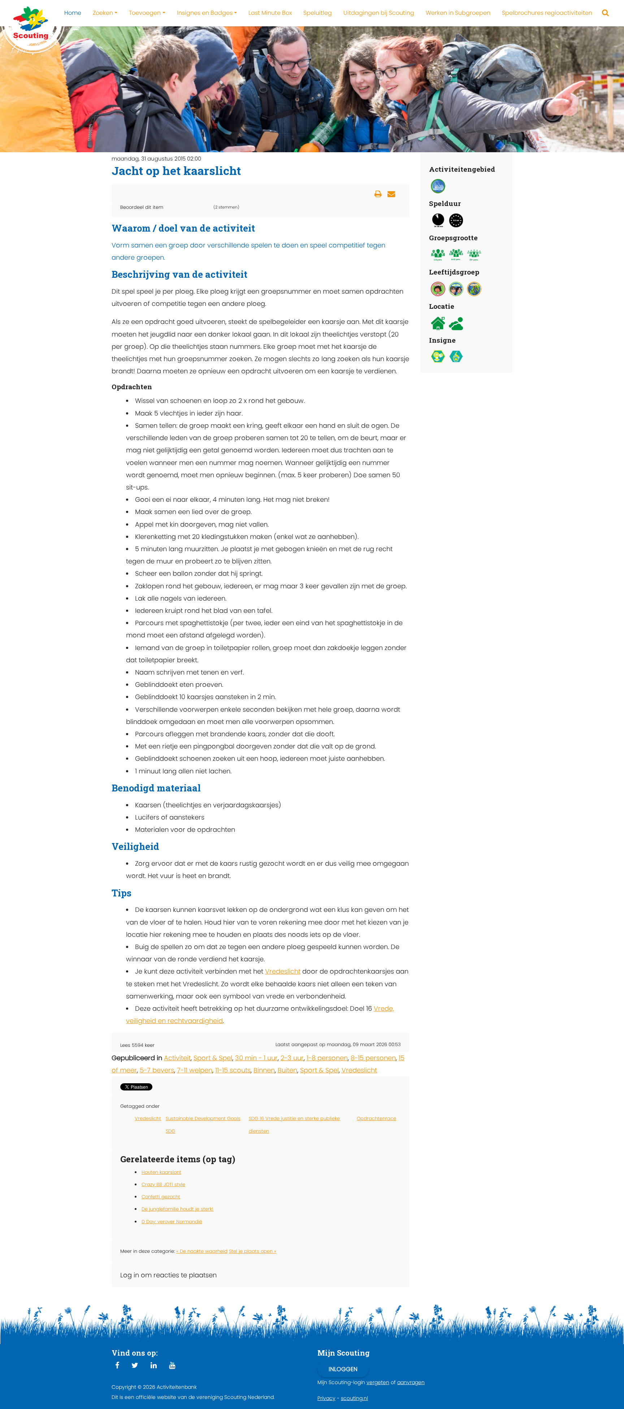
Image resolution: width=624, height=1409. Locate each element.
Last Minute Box (270, 13)
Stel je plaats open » (252, 1251)
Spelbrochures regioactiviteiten (547, 13)
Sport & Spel (213, 1057)
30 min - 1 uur (256, 1057)
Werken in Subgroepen (458, 13)
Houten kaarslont (161, 1172)
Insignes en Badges (205, 13)
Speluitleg (317, 13)
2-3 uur (292, 1057)
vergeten (378, 1382)
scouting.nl (354, 1398)
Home (72, 13)
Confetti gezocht (161, 1196)
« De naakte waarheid (202, 1251)
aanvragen (411, 1382)
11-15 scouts (233, 1070)
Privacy (326, 1398)
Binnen (264, 1070)
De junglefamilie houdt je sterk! (177, 1209)
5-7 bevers (157, 1070)
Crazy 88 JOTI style (163, 1184)
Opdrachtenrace (376, 1118)
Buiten (287, 1070)
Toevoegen (145, 13)
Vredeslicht (282, 971)
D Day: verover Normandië (172, 1221)
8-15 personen (373, 1057)
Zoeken (103, 13)
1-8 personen (327, 1057)
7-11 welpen (194, 1070)
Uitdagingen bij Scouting (378, 13)
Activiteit (177, 1057)
